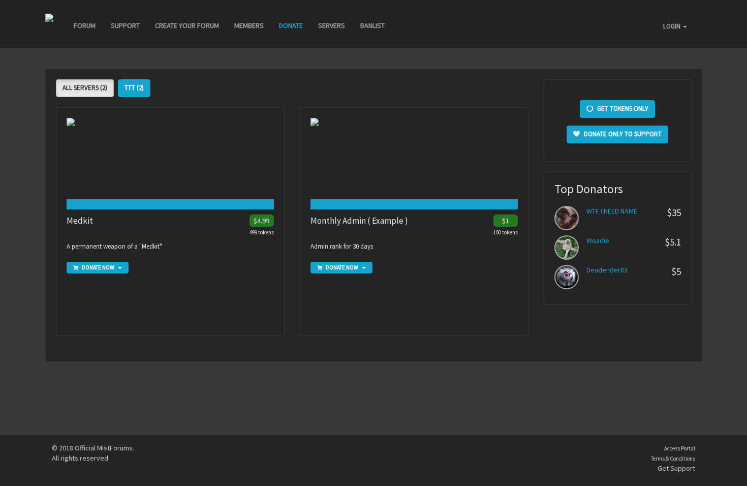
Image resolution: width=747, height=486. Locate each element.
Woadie (597, 240)
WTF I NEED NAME (611, 211)
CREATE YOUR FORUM (187, 25)
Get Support (676, 468)
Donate (291, 25)
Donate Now (98, 267)
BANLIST (372, 25)
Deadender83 (607, 270)
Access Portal (679, 448)
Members (249, 25)
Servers (331, 25)
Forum (85, 25)
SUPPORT (125, 25)
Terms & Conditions (673, 458)
